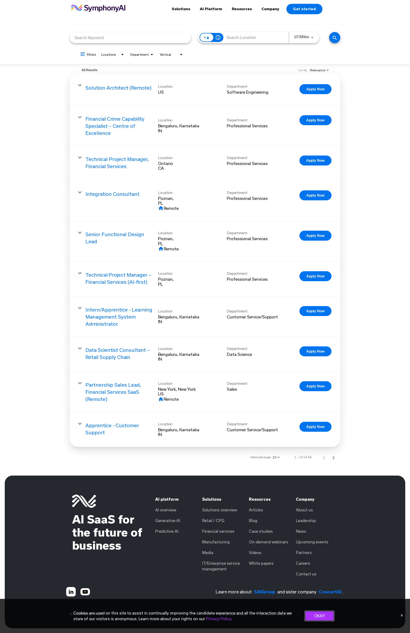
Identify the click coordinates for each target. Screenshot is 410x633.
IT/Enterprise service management (221, 566)
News (301, 531)
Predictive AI (166, 531)
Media (207, 552)
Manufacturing (216, 542)
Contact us (306, 574)
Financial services (218, 531)
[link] (205, 90)
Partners (304, 552)
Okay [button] (319, 616)
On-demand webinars (268, 542)
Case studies (261, 531)
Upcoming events (312, 542)
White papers (261, 563)
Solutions (181, 9)
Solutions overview (219, 510)
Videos (255, 552)
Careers (303, 563)
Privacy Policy (218, 618)
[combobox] (130, 37)
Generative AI (167, 520)
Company (270, 9)
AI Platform (211, 9)
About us (304, 510)
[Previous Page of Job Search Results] (324, 457)
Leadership (306, 520)
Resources (242, 9)
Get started (304, 9)
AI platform (167, 499)
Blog (253, 520)
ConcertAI (330, 591)
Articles (256, 510)
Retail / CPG (213, 520)
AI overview (165, 510)
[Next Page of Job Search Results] (333, 457)
